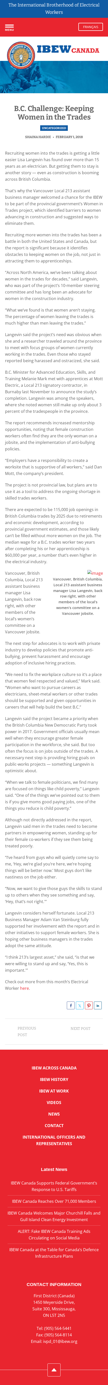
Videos (54, 1102)
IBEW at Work (54, 1091)
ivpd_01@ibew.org (60, 1341)
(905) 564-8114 (58, 1335)
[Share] (71, 1005)
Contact (54, 1125)
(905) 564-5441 (58, 1328)
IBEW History (54, 1079)
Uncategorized (54, 128)
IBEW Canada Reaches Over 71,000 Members (54, 1201)
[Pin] (89, 1005)
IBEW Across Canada (54, 1068)
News (54, 1114)
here (24, 988)
